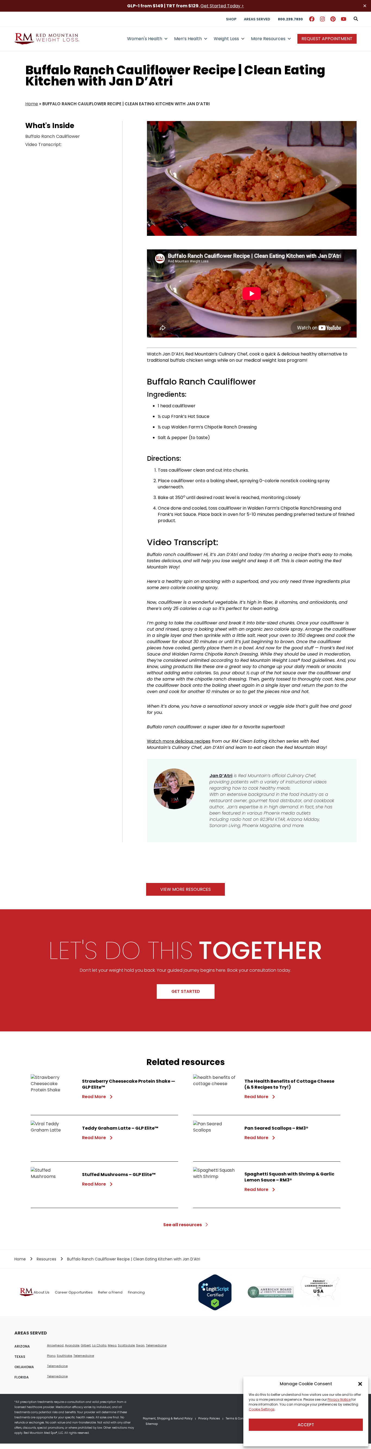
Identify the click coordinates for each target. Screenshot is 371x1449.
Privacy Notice (339, 1399)
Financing (136, 1292)
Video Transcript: (43, 144)
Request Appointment (327, 39)
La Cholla (99, 1345)
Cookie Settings (262, 1409)
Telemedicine (156, 1345)
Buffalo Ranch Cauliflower (52, 136)
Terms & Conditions (239, 1418)
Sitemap (152, 1424)
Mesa (112, 1345)
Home (31, 104)
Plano (51, 1355)
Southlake (64, 1355)
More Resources (268, 39)
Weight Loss (226, 39)
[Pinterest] (333, 19)
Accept (306, 1425)
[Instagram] (322, 19)
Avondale (72, 1345)
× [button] (365, 5)
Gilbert (86, 1345)
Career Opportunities (74, 1292)
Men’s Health (188, 39)
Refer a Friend (110, 1292)
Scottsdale (126, 1345)
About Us (41, 1292)
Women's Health (144, 39)
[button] (360, 1384)
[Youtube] (343, 19)
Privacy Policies (209, 1418)
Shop (231, 19)
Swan (140, 1345)
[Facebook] (312, 19)
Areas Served (257, 19)
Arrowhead (55, 1345)
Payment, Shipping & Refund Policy (168, 1418)
